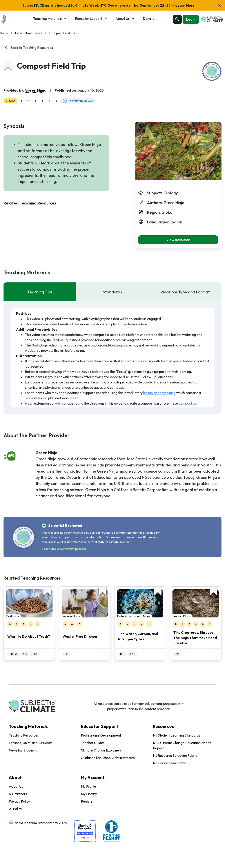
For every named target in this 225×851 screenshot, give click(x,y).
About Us (16, 786)
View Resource (178, 240)
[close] (219, 5)
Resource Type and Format (185, 292)
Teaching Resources (24, 735)
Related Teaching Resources (30, 203)
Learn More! (185, 5)
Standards (112, 292)
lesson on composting (159, 393)
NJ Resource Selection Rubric (175, 755)
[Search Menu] (177, 19)
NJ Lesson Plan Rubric (169, 763)
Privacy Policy (19, 801)
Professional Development (101, 735)
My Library (89, 794)
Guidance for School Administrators (108, 757)
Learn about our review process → (66, 549)
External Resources (28, 33)
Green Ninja (36, 90)
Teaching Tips (40, 292)
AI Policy (15, 809)
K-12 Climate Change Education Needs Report (182, 745)
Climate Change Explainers (101, 750)
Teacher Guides (93, 742)
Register (87, 801)
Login (190, 19)
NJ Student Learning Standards (176, 735)
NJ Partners (18, 794)
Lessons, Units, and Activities (31, 742)
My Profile (88, 786)
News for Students (23, 750)
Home (4, 33)
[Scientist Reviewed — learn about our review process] (211, 71)
